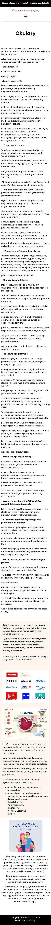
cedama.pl (31, 920)
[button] (26, 16)
